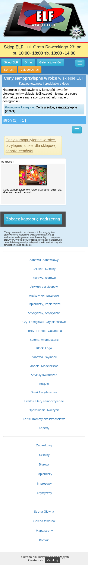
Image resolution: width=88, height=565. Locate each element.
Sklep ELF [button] (11, 62)
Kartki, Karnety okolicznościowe (44, 419)
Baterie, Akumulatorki (44, 339)
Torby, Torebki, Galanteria (44, 330)
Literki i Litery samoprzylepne (44, 401)
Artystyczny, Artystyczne (44, 313)
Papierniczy (44, 474)
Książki (44, 384)
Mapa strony (44, 530)
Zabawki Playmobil (44, 357)
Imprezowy (44, 483)
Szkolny (44, 455)
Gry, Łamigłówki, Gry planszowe (44, 322)
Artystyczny (44, 493)
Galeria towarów (44, 521)
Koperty (44, 428)
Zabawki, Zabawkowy (44, 260)
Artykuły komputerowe (44, 295)
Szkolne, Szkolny (44, 269)
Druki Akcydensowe (44, 392)
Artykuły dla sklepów (44, 286)
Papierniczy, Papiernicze (44, 304)
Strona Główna (44, 511)
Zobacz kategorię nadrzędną (33, 219)
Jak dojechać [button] (30, 69)
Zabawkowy (44, 445)
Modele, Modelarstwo (44, 366)
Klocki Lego (44, 348)
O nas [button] (29, 62)
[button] (80, 63)
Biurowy (44, 464)
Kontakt (44, 540)
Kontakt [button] (9, 69)
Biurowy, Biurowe (44, 277)
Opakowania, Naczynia (44, 410)
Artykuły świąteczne (44, 375)
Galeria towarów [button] (50, 62)
